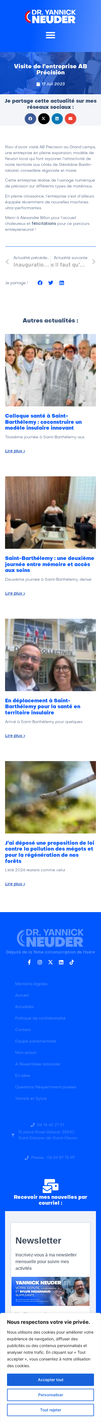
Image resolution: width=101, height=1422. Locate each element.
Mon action (25, 1053)
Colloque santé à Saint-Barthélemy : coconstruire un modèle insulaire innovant (43, 422)
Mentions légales (31, 984)
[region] (50, 1367)
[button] (50, 35)
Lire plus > (15, 451)
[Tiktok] (71, 962)
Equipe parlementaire (35, 1041)
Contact (23, 1030)
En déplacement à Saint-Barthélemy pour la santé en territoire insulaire (42, 707)
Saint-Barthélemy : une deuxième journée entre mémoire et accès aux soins (49, 564)
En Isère (22, 1076)
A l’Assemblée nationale (37, 1064)
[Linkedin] (61, 962)
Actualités (24, 1007)
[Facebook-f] (29, 962)
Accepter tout (50, 1379)
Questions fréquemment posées (45, 1087)
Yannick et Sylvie (31, 1099)
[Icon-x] (50, 962)
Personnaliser (50, 1394)
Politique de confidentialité (40, 1018)
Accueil (22, 995)
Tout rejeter (50, 1409)
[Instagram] (39, 962)
